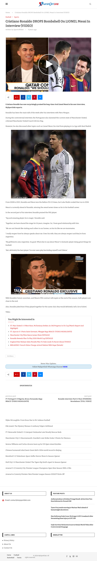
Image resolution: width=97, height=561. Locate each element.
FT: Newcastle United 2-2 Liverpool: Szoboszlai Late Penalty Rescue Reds (33, 432)
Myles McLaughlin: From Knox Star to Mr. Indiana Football (28, 420)
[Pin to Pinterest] (34, 97)
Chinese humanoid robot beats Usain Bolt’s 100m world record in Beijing (33, 450)
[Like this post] (17, 97)
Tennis (19, 558)
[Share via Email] (40, 97)
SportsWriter (26, 386)
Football (10, 356)
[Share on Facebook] (23, 97)
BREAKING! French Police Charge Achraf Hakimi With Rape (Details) (36, 345)
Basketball (10, 558)
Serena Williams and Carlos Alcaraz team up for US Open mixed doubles (33, 444)
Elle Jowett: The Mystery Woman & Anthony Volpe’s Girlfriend (29, 426)
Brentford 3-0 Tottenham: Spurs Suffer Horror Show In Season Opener (33, 456)
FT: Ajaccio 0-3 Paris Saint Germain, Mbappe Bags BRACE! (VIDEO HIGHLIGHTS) (41, 332)
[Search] (90, 4)
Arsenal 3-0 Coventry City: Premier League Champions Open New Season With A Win (38, 468)
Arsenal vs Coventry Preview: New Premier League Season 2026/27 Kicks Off (35, 474)
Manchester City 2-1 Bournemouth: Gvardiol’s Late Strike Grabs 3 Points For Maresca (38, 438)
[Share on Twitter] (28, 97)
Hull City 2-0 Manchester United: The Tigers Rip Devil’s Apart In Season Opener (36, 462)
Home (8, 12)
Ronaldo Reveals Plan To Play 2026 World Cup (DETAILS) (31, 338)
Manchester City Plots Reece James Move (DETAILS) (30, 335)
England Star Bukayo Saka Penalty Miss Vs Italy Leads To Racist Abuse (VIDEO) (40, 342)
